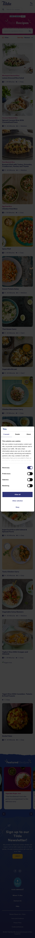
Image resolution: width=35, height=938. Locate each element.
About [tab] (29, 434)
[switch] (30, 473)
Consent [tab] (6, 434)
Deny (17, 507)
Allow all (17, 494)
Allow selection (17, 501)
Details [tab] (17, 434)
